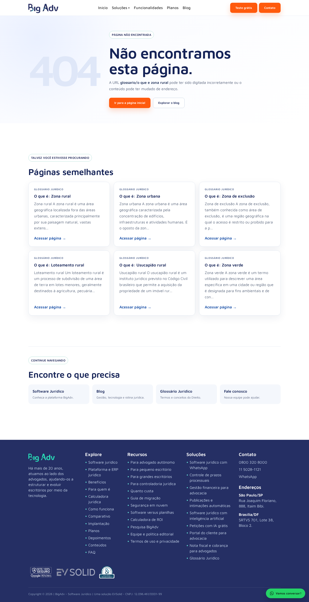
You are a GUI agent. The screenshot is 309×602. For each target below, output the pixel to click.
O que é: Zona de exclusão (230, 196)
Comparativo (99, 516)
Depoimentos (99, 538)
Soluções (121, 7)
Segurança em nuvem (149, 505)
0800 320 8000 (253, 462)
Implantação (98, 523)
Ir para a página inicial (129, 102)
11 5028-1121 (250, 469)
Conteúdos (97, 545)
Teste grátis (243, 7)
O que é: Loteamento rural (59, 264)
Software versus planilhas (152, 512)
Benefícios (97, 482)
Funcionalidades (148, 7)
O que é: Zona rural (52, 196)
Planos (172, 7)
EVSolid (117, 594)
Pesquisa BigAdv (144, 527)
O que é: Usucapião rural (142, 264)
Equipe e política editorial (152, 534)
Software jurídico (103, 462)
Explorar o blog (168, 102)
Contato (269, 7)
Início (103, 7)
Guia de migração (145, 498)
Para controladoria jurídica (153, 484)
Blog (186, 7)
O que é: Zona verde (224, 264)
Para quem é (99, 489)
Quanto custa (142, 491)
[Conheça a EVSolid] (76, 572)
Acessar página (50, 238)
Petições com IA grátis (209, 525)
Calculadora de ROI (147, 519)
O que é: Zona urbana (139, 196)
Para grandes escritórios (151, 476)
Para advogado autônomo (153, 462)
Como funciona (101, 509)
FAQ (91, 552)
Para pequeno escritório (151, 469)
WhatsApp (248, 476)
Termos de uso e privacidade (155, 541)
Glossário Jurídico (204, 558)
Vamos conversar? (288, 593)
